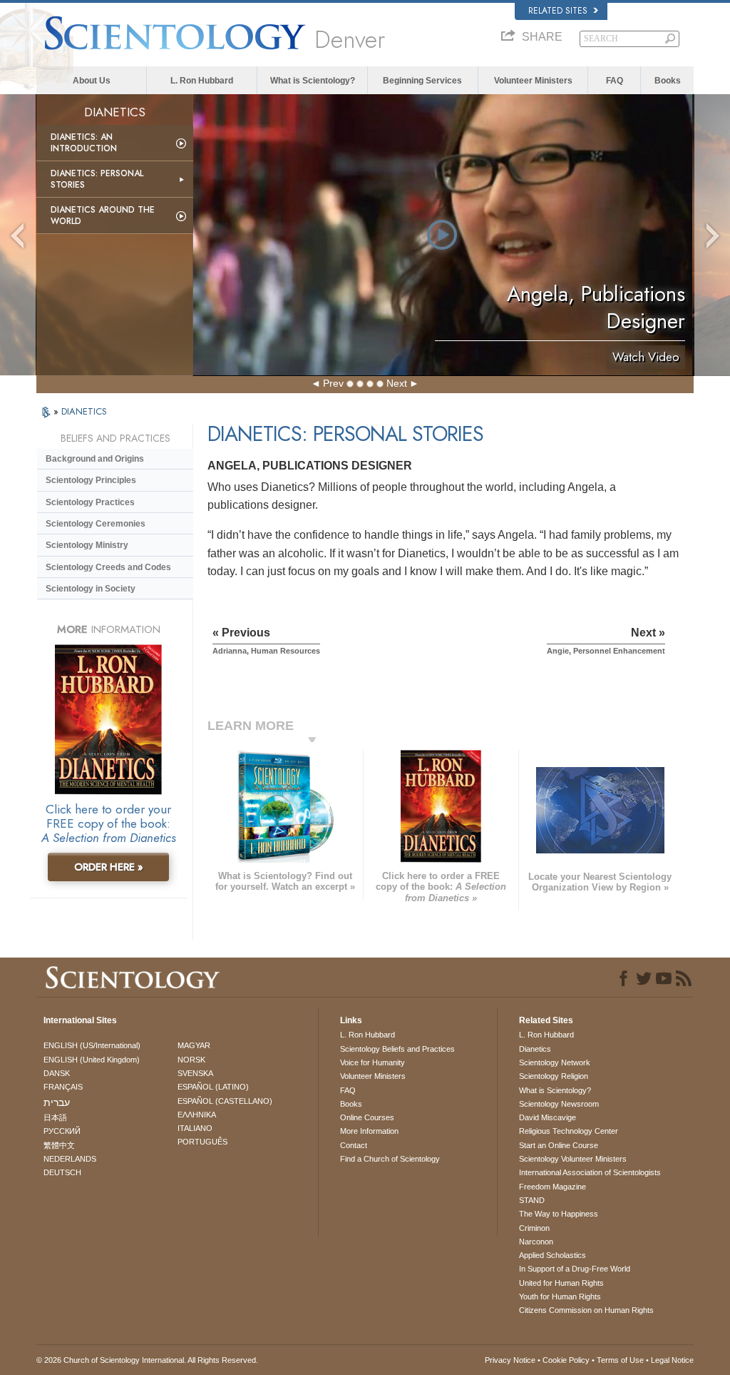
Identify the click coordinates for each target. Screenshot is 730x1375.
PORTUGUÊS (202, 1141)
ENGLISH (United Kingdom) (91, 1059)
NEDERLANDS (69, 1159)
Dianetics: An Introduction (84, 143)
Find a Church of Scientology (390, 1159)
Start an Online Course (558, 1145)
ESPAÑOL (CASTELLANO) (225, 1101)
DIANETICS (84, 411)
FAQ (614, 81)
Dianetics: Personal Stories (97, 179)
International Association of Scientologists (590, 1172)
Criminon (534, 1228)
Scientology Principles (91, 480)
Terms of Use (620, 1360)
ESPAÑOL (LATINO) (213, 1086)
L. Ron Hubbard (201, 81)
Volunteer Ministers (533, 81)
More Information (369, 1131)
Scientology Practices (90, 502)
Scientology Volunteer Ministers (573, 1159)
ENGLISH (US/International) (91, 1045)
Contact (353, 1145)
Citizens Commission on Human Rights (586, 1310)
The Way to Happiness (558, 1213)
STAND (532, 1200)
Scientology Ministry (87, 545)
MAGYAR (194, 1045)
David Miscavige (547, 1117)
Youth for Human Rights (560, 1296)
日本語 (55, 1117)
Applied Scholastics (552, 1255)
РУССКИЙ (62, 1131)
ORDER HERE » (108, 867)
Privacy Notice (510, 1360)
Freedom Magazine (552, 1186)
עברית (56, 1102)
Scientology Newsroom (559, 1104)
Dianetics (535, 1049)
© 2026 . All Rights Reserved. (147, 1360)
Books (667, 81)
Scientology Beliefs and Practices (397, 1049)
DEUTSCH (62, 1172)
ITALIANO (195, 1128)
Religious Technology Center (568, 1131)
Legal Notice (672, 1360)
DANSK (56, 1073)
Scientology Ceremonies (95, 524)
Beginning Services (422, 81)
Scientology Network (554, 1062)
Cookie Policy (566, 1360)
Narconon (536, 1241)
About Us (91, 81)
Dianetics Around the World (103, 215)
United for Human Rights (561, 1283)
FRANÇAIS (63, 1086)
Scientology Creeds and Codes (108, 567)
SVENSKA (195, 1073)
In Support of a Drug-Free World (574, 1268)
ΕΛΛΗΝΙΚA (197, 1114)
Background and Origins (95, 459)
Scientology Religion (553, 1076)
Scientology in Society (90, 589)
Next (396, 383)
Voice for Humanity (372, 1062)
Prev (333, 383)
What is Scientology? (312, 81)
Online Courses (367, 1117)
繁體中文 (59, 1145)
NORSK (191, 1059)
